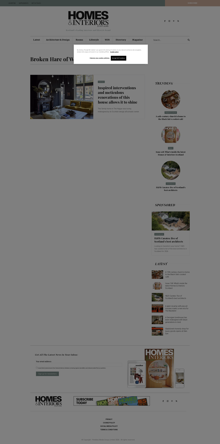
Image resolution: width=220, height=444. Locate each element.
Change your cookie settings (99, 58)
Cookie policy (114, 52)
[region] (111, 54)
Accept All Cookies (118, 58)
